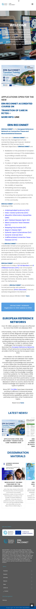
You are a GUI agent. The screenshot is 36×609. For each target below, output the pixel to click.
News (4, 584)
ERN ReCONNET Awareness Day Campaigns (13, 484)
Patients (5, 574)
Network (5, 581)
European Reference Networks (23, 347)
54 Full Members (23, 265)
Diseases (5, 571)
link (17, 117)
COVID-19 (5, 588)
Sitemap (4, 600)
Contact (6, 591)
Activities (5, 577)
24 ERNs (14, 389)
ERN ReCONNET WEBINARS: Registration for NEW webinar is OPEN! (18, 306)
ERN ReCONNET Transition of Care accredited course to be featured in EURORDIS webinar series (13, 442)
